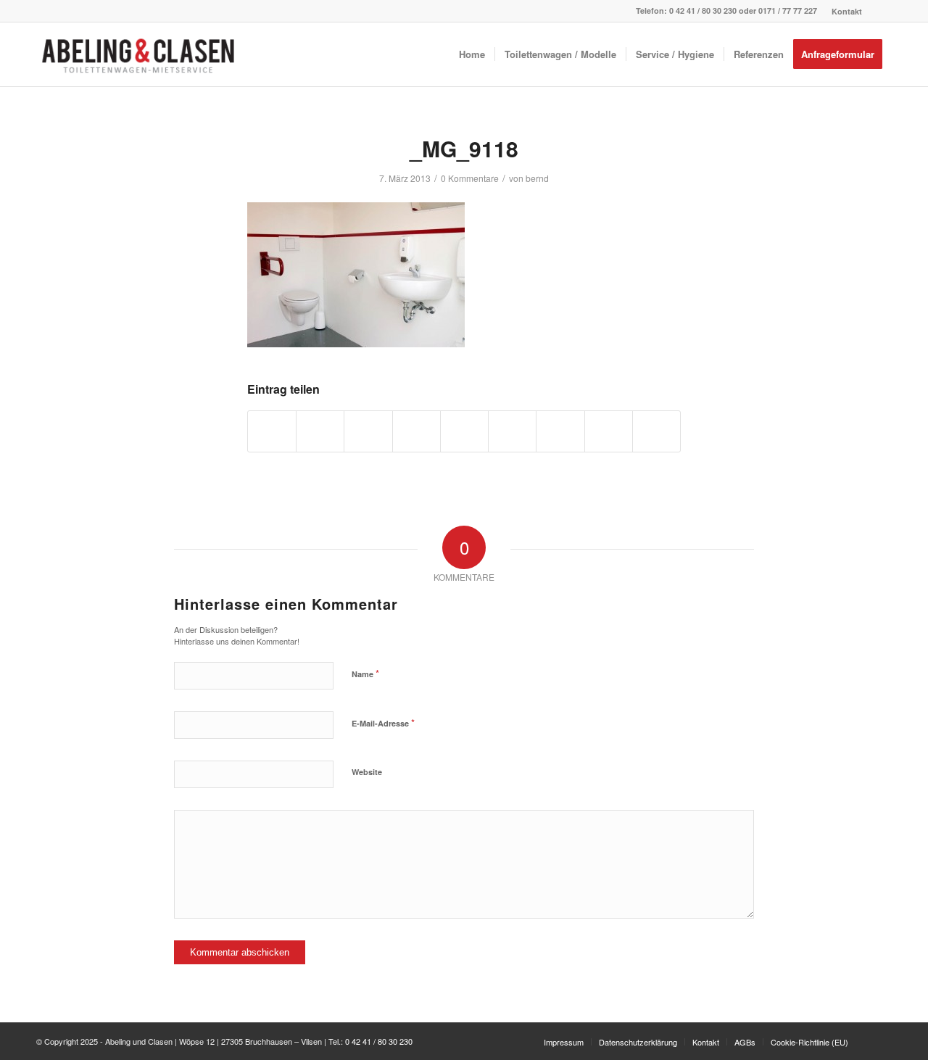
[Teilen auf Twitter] (320, 431)
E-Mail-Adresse (383, 722)
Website (367, 771)
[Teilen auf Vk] (560, 431)
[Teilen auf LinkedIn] (464, 431)
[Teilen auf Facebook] (272, 431)
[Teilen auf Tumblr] (512, 431)
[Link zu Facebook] (881, 11)
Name (365, 673)
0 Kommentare (470, 178)
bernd (537, 178)
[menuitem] (843, 11)
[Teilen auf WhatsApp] (368, 431)
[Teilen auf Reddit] (608, 431)
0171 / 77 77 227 (787, 10)
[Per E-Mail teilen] (656, 431)
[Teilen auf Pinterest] (416, 431)
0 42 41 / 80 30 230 (703, 10)
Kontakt (847, 11)
